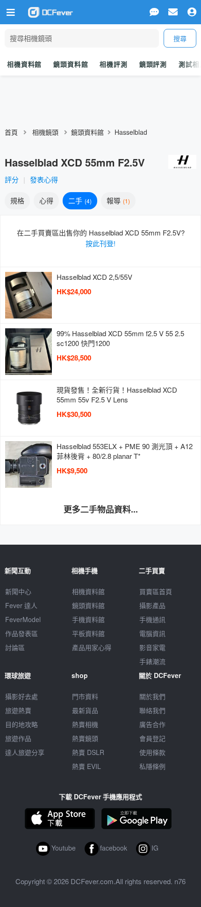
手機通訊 (152, 619)
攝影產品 (152, 605)
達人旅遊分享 (24, 752)
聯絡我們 (152, 710)
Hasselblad (131, 132)
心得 (46, 200)
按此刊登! (100, 243)
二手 (79, 200)
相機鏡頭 (45, 132)
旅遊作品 (18, 738)
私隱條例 (152, 766)
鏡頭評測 (153, 64)
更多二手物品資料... (101, 509)
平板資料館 (88, 633)
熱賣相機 (85, 724)
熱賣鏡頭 (85, 738)
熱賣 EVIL (86, 766)
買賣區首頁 (155, 591)
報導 (117, 200)
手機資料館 (88, 619)
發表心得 (44, 179)
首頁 (11, 132)
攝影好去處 (21, 696)
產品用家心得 (91, 647)
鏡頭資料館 (70, 64)
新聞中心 (18, 591)
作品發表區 (21, 633)
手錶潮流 (152, 661)
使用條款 (152, 752)
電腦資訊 (152, 633)
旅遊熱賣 (18, 710)
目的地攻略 (21, 724)
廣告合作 (152, 724)
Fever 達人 (21, 605)
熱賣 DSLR (88, 752)
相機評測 (113, 64)
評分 (12, 179)
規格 (17, 200)
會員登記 (152, 738)
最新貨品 (85, 710)
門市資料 (85, 696)
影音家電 (152, 647)
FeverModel (23, 619)
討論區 (15, 647)
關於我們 (152, 696)
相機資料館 (24, 64)
